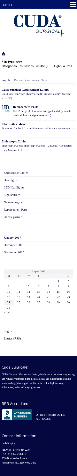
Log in (8, 331)
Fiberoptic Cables (13, 124)
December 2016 (14, 245)
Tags (44, 80)
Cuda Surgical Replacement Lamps (25, 89)
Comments (32, 80)
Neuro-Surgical (13, 202)
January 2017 (12, 237)
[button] (73, 4)
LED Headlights (14, 187)
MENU (7, 5)
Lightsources (12, 194)
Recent (18, 80)
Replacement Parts (25, 106)
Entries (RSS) (12, 338)
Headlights (10, 180)
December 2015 (14, 252)
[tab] (6, 80)
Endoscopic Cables (14, 141)
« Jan (7, 312)
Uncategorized (13, 217)
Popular (6, 80)
